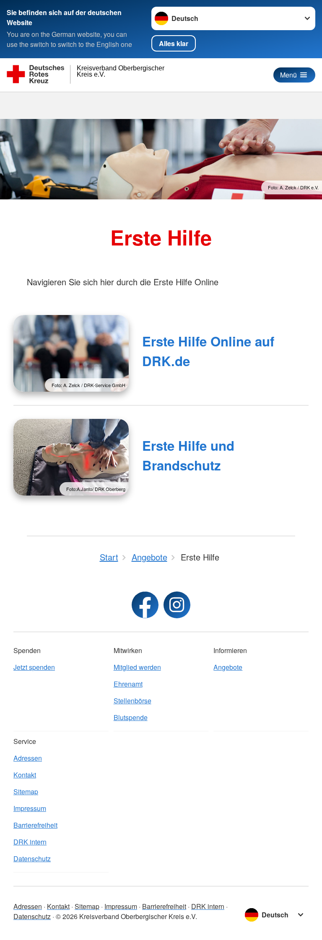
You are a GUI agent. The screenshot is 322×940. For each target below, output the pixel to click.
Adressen (27, 758)
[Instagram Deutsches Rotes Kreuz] (177, 604)
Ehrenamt (128, 684)
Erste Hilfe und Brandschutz (188, 455)
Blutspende (131, 717)
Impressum (29, 808)
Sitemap (25, 791)
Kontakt (24, 775)
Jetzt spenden (34, 667)
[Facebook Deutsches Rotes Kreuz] (145, 604)
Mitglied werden (137, 667)
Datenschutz (32, 858)
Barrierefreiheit (35, 825)
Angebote (227, 667)
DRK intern (30, 842)
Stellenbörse (132, 700)
